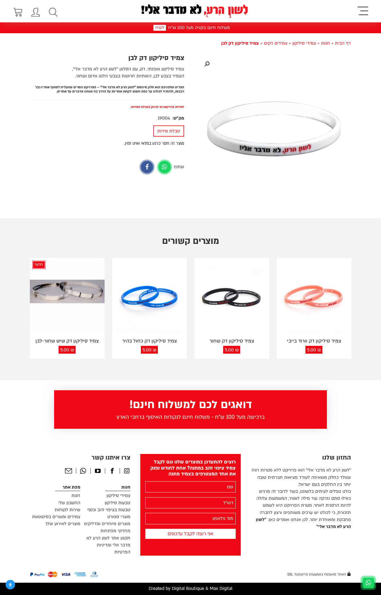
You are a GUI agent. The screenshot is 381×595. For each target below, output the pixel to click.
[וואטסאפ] (164, 167)
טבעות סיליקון (117, 503)
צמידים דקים (275, 43)
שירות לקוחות (67, 510)
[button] (207, 64)
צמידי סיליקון (304, 43)
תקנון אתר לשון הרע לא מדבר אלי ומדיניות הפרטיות (108, 545)
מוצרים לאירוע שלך (62, 524)
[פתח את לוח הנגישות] (10, 584)
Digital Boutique (188, 589)
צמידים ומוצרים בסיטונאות (56, 517)
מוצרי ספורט (118, 517)
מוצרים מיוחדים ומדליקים (107, 524)
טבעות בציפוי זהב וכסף (108, 510)
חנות (325, 43)
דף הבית (343, 43)
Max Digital (221, 589)
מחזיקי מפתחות (115, 531)
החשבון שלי (69, 503)
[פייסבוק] (147, 167)
